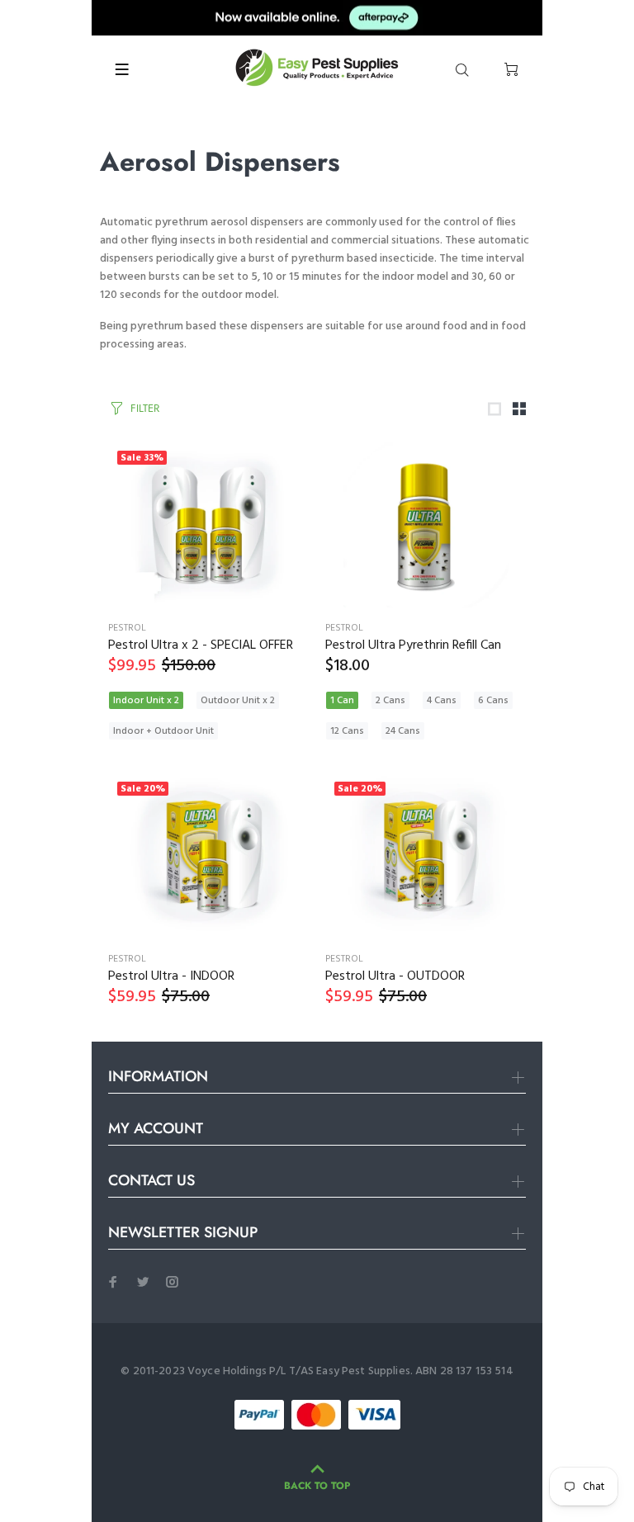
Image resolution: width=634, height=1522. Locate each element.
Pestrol (127, 628)
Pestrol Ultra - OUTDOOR (395, 976)
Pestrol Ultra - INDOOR (171, 976)
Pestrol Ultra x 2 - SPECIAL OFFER (200, 645)
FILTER (144, 408)
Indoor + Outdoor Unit (163, 731)
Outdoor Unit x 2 (238, 700)
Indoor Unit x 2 (146, 700)
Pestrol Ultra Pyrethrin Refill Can (413, 645)
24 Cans (403, 731)
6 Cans (493, 700)
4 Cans (442, 700)
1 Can (342, 700)
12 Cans (347, 731)
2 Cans (390, 700)
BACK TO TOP (317, 1485)
